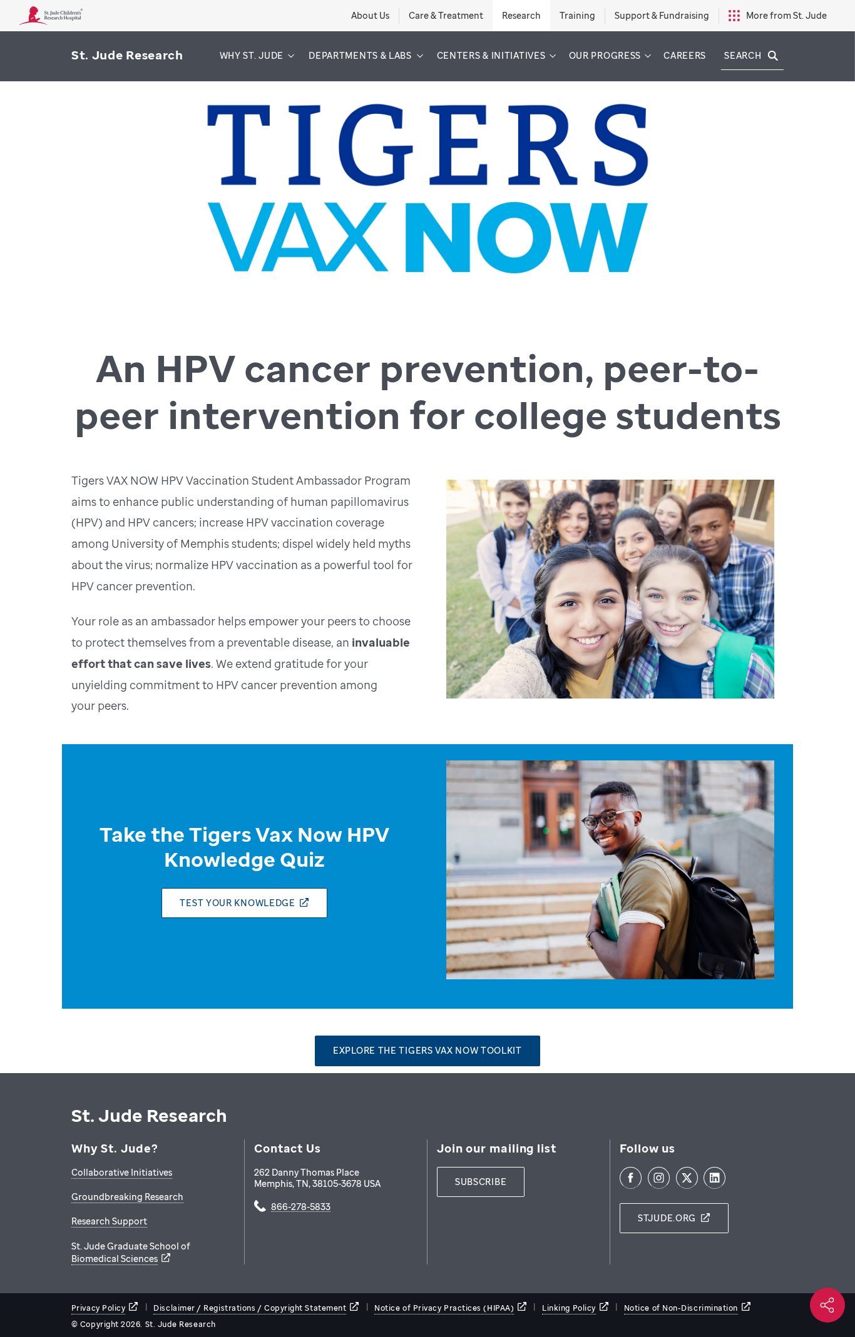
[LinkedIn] (714, 1178)
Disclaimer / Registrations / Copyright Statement (249, 1308)
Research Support (109, 1221)
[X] (687, 1178)
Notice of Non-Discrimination (681, 1308)
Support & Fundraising (662, 15)
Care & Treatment (446, 15)
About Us (370, 15)
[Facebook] (631, 1178)
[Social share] (827, 1305)
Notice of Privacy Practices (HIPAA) (444, 1308)
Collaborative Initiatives (121, 1172)
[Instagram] (659, 1178)
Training (577, 15)
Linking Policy (569, 1308)
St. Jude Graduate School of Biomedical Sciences (130, 1252)
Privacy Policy (98, 1308)
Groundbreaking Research (127, 1197)
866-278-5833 (300, 1208)
